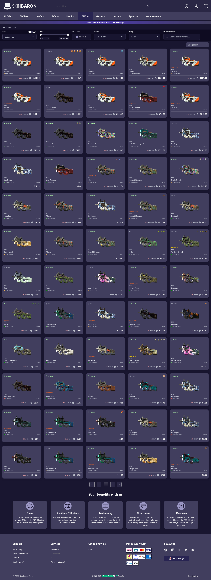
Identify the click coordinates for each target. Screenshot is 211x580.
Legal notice (193, 576)
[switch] (30, 32)
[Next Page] (119, 484)
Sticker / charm (169, 32)
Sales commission (20, 553)
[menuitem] (92, 484)
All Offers (8, 16)
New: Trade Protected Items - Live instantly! (105, 22)
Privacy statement (58, 562)
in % (35, 32)
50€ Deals (24, 16)
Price (41, 32)
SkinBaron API (18, 562)
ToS (52, 557)
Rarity (131, 32)
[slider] (41, 35)
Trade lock (76, 32)
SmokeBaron (56, 549)
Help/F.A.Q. (17, 549)
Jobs (90, 549)
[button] (186, 6)
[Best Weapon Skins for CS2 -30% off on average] (7, 6)
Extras (96, 32)
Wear (4, 32)
